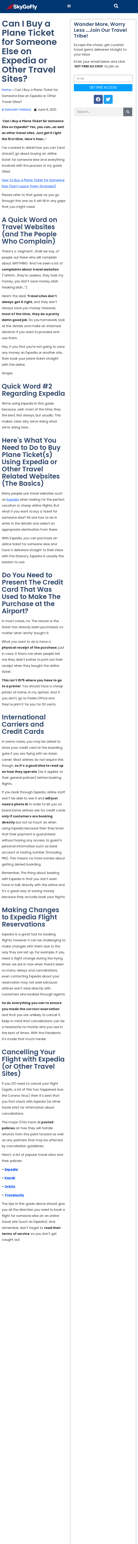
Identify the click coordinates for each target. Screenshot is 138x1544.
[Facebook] (98, 99)
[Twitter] (108, 99)
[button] (69, 6)
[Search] (127, 112)
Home (6, 90)
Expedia (13, 499)
